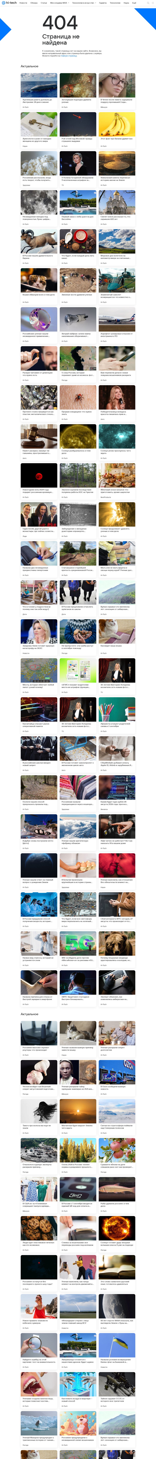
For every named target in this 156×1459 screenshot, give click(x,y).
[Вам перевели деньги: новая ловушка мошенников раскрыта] (117, 364)
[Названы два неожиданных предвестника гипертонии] (39, 559)
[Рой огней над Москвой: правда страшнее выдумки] (78, 130)
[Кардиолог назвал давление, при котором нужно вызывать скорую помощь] (117, 1105)
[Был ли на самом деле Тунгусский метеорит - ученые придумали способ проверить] (117, 1144)
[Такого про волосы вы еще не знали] (39, 1429)
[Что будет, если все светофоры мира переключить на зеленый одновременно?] (78, 910)
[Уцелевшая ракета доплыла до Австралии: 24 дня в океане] (39, 91)
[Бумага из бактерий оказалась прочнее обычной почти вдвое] (78, 1261)
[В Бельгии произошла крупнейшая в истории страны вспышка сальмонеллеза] (78, 871)
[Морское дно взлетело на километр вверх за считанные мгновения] (117, 247)
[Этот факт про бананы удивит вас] (117, 130)
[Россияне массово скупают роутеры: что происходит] (39, 1351)
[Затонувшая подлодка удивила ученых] (78, 91)
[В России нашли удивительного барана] (39, 247)
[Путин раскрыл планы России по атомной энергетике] (78, 1027)
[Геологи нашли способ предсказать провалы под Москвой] (39, 793)
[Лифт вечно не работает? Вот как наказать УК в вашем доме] (117, 832)
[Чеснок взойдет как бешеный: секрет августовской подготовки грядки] (39, 1390)
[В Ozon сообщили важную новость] (117, 1390)
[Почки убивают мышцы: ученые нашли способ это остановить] (117, 1222)
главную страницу (69, 56)
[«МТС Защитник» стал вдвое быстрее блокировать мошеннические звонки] (78, 988)
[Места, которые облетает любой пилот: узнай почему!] (39, 676)
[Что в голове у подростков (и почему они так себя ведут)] (39, 598)
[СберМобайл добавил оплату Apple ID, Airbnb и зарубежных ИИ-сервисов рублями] (117, 754)
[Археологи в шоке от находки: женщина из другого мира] (39, 130)
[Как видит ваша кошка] (117, 637)
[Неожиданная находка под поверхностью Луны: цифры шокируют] (39, 208)
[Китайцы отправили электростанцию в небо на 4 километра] (78, 1300)
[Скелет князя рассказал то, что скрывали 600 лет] (117, 208)
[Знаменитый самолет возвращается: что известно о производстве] (117, 286)
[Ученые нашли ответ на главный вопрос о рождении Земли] (39, 871)
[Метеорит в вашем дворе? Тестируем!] (39, 1144)
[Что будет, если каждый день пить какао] (78, 247)
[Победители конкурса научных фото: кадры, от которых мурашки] (117, 1066)
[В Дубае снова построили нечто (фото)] (39, 832)
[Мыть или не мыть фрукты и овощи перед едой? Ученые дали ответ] (117, 559)
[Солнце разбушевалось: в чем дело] (78, 442)
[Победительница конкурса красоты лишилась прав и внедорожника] (117, 403)
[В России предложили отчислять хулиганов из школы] (78, 598)
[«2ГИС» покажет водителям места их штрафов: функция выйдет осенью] (78, 676)
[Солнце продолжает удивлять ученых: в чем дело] (117, 520)
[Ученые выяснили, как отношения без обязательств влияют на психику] (117, 871)
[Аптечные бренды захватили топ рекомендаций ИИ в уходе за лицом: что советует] (78, 1066)
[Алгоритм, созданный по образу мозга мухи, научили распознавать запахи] (39, 1183)
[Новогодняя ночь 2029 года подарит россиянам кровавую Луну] (39, 481)
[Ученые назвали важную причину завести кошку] (78, 1351)
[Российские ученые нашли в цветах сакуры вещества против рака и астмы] (78, 1144)
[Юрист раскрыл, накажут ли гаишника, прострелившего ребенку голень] (39, 442)
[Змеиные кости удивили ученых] (78, 286)
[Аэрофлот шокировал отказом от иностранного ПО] (117, 325)
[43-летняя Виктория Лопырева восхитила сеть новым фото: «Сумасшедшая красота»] (117, 676)
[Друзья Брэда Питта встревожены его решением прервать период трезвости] (117, 1300)
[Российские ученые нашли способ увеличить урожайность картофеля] (78, 1183)
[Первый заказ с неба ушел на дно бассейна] (78, 208)
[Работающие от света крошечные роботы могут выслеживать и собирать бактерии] (117, 1183)
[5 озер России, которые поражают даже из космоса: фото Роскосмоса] (78, 364)
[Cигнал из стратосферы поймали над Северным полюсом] (117, 1429)
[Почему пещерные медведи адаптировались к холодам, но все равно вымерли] (117, 949)
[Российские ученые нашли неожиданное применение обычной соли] (39, 325)
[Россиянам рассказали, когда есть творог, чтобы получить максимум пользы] (39, 169)
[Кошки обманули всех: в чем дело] (39, 286)
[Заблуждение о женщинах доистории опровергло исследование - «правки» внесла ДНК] (78, 520)
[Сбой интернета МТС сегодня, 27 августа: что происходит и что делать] (117, 910)
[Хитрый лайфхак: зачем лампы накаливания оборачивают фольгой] (78, 325)
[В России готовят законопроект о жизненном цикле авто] (78, 754)
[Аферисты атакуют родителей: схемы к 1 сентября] (117, 715)
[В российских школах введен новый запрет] (39, 754)
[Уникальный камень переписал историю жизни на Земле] (117, 169)
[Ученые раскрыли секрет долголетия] (117, 1351)
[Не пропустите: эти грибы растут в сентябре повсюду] (78, 637)
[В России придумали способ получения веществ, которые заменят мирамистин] (39, 910)
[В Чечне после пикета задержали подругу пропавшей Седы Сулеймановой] (117, 91)
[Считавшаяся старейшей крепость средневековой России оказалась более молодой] (78, 559)
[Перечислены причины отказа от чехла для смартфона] (39, 1066)
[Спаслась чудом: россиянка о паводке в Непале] (117, 1027)
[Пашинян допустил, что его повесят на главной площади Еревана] (39, 1261)
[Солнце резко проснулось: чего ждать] (117, 442)
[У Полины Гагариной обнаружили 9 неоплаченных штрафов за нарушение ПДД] (78, 169)
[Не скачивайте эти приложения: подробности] (39, 1222)
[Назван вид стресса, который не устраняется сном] (39, 949)
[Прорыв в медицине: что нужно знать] (78, 403)
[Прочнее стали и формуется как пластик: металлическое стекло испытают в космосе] (39, 403)
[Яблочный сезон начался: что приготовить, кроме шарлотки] (117, 481)
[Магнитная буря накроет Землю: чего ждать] (78, 1429)
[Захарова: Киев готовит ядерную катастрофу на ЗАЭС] (39, 637)
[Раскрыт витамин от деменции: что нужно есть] (39, 364)
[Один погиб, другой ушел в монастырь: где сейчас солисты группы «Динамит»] (39, 520)
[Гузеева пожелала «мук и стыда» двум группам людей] (78, 1105)
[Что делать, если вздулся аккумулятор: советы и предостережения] (39, 1027)
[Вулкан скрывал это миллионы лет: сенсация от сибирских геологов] (117, 598)
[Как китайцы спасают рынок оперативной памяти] (39, 715)
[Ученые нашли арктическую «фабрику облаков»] (78, 832)
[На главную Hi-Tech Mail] (11, 3)
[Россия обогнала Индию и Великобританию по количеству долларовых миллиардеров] (39, 1300)
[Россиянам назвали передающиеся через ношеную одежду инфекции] (78, 793)
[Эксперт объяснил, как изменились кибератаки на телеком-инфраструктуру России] (117, 988)
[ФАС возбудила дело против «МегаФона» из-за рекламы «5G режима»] (78, 949)
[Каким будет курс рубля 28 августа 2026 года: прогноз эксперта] (117, 793)
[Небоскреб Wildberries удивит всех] (78, 1222)
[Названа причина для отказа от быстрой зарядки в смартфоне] (39, 988)
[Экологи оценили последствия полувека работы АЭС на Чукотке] (78, 481)
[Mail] (3, 3)
